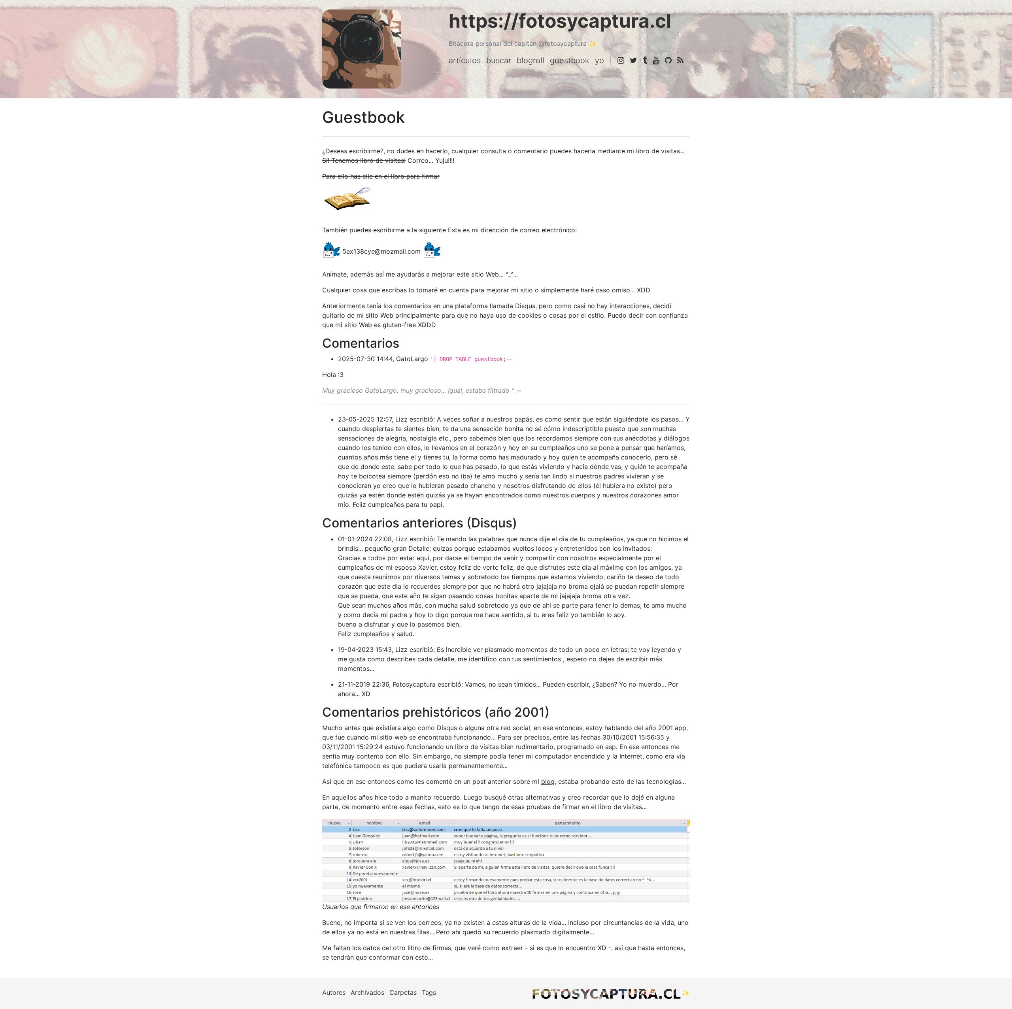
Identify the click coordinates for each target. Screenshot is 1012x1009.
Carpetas (403, 992)
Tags (429, 992)
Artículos (465, 60)
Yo (599, 60)
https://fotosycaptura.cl (560, 20)
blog (548, 781)
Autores (334, 992)
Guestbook (569, 60)
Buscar (498, 60)
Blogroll (530, 60)
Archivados (367, 992)
